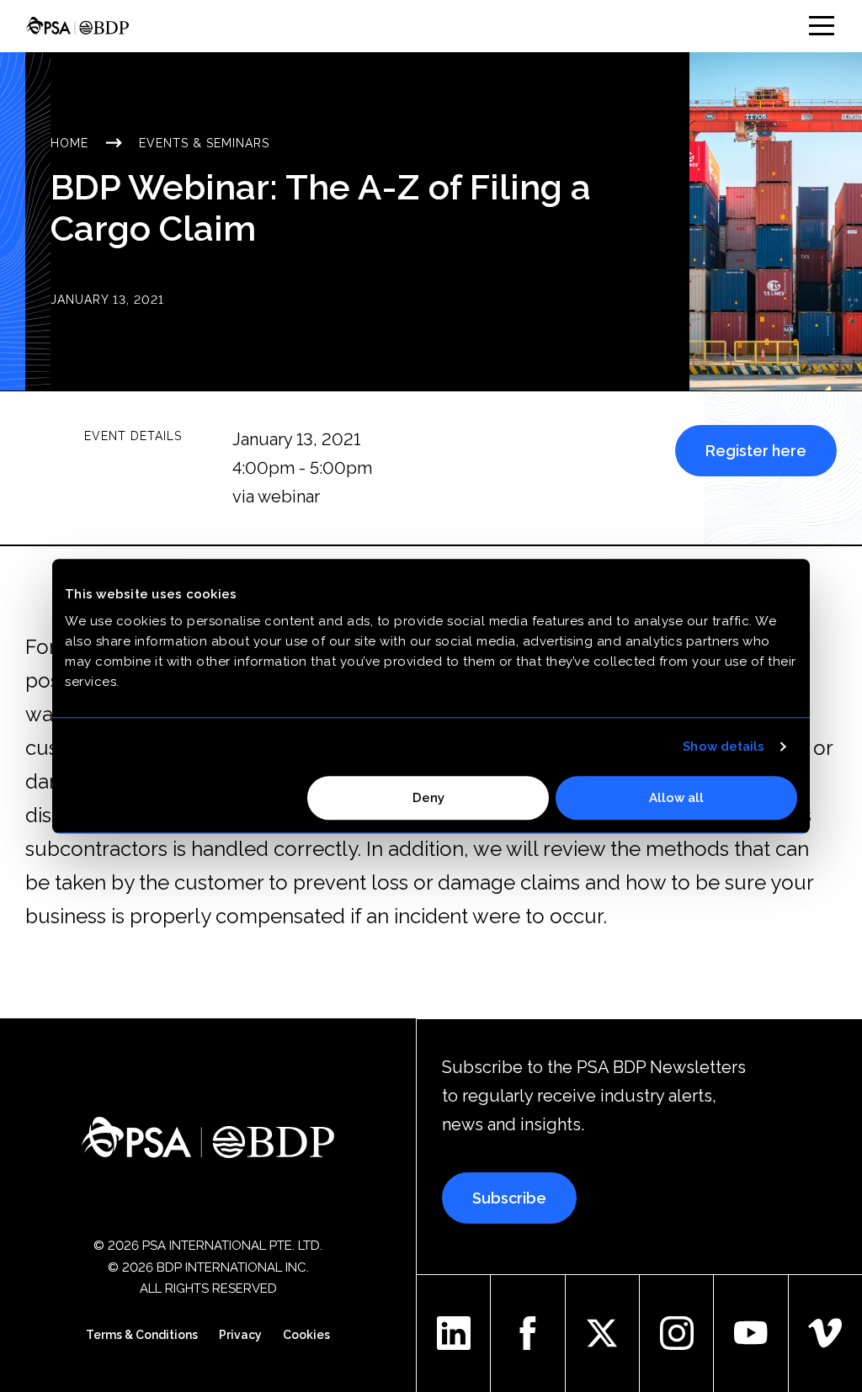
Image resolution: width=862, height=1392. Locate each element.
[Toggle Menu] (821, 25)
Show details (723, 746)
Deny (428, 797)
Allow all (676, 797)
